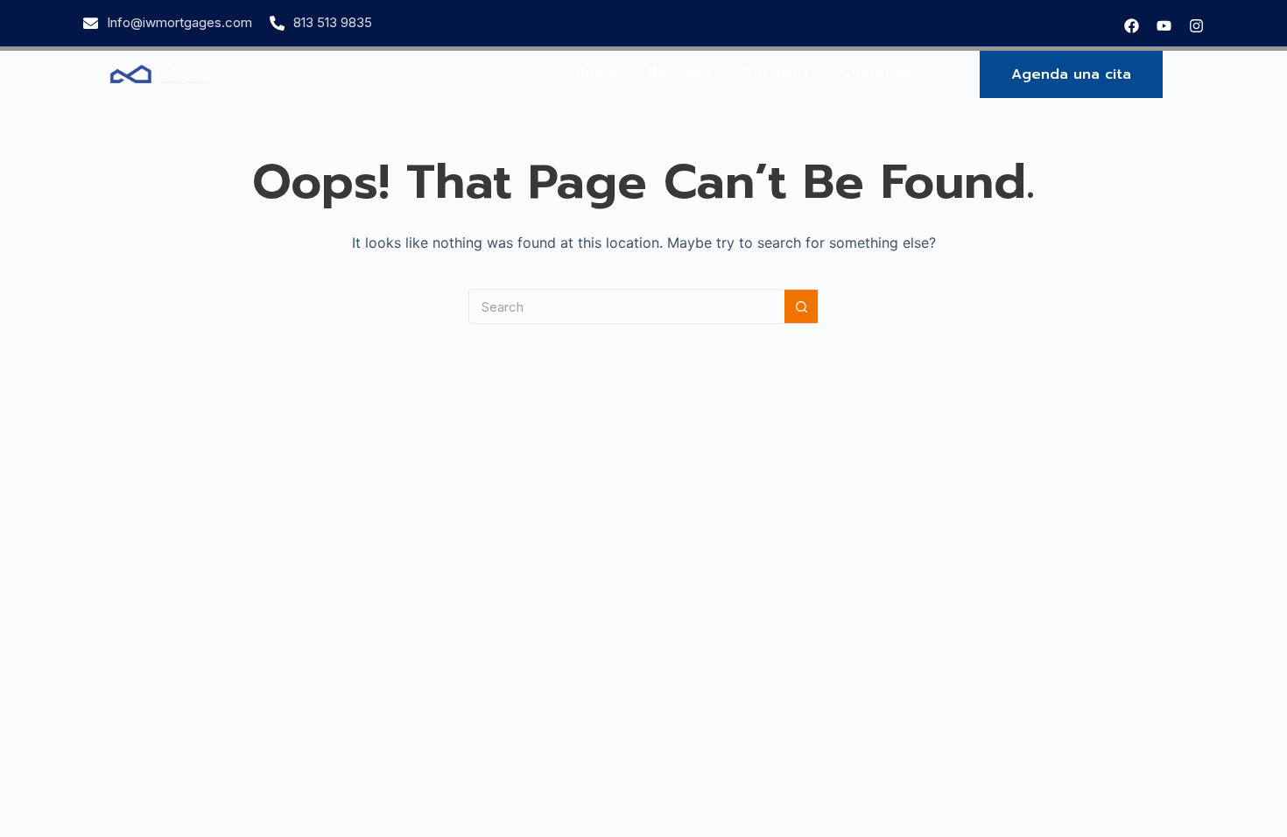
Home (595, 72)
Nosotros (680, 72)
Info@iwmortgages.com (179, 22)
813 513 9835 (332, 22)
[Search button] (801, 306)
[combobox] (626, 306)
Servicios (776, 72)
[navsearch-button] (1197, 74)
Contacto (874, 72)
